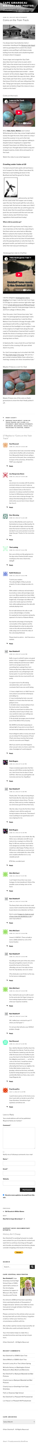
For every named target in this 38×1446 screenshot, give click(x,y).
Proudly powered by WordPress (18, 1441)
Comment (7, 1125)
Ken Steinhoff (21, 17)
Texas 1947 (27, 426)
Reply (11, 466)
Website (6, 1179)
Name (5, 1159)
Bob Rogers (13, 761)
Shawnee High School (16, 1393)
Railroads (18, 426)
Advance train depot (28, 45)
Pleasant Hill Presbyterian (24, 1397)
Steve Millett (7, 1359)
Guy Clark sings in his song (15, 355)
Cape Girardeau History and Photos (18, 4)
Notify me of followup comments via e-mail (18, 1154)
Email (5, 1169)
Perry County (11, 417)
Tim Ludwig (13, 547)
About (5, 1441)
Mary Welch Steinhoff (24, 424)
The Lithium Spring (24, 1363)
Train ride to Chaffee (14, 427)
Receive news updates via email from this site (18, 1196)
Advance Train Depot (14, 420)
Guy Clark (21, 422)
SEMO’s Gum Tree (21, 1355)
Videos (27, 427)
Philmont (9, 426)
